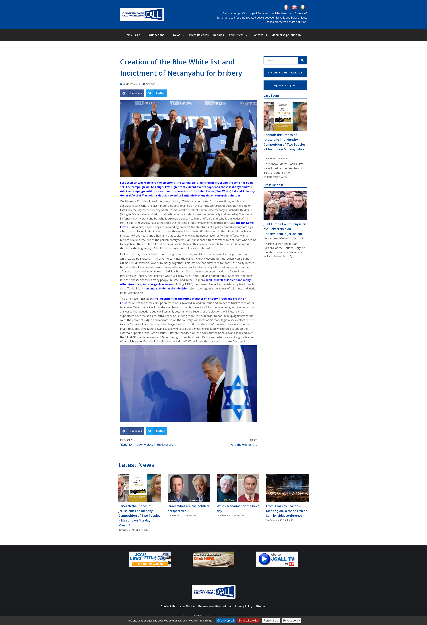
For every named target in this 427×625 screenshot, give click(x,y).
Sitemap (261, 606)
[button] (132, 93)
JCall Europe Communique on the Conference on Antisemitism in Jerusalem (285, 229)
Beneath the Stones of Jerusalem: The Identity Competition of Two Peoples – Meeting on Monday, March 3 (285, 144)
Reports (218, 35)
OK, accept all (225, 620)
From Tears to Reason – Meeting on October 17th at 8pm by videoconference (286, 511)
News (176, 35)
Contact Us (260, 35)
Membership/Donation (286, 35)
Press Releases (199, 35)
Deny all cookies (249, 620)
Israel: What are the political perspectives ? (188, 508)
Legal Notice (186, 606)
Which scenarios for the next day (238, 508)
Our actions (156, 35)
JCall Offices (236, 35)
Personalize (271, 620)
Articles (150, 84)
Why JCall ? (133, 35)
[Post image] (285, 116)
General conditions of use (215, 606)
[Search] (302, 60)
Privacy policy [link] (291, 620)
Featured (268, 238)
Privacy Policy (243, 606)
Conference (269, 158)
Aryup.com (237, 616)
